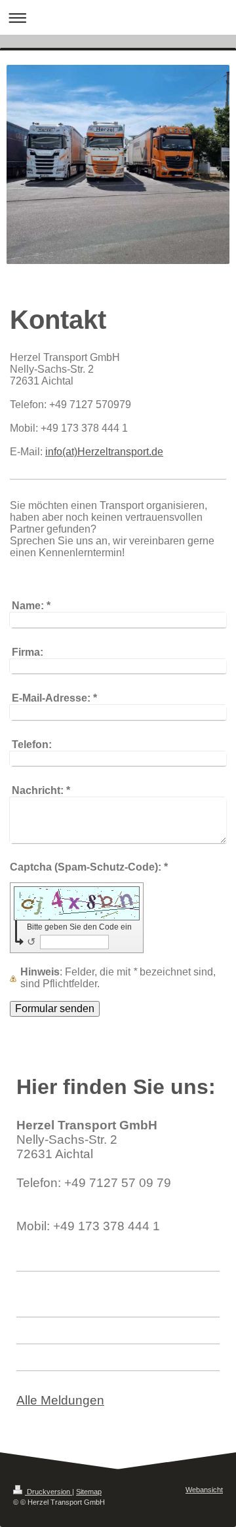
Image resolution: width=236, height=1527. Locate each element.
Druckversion (48, 1492)
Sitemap (89, 1492)
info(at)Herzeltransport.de (104, 451)
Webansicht (204, 1490)
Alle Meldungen (60, 1400)
